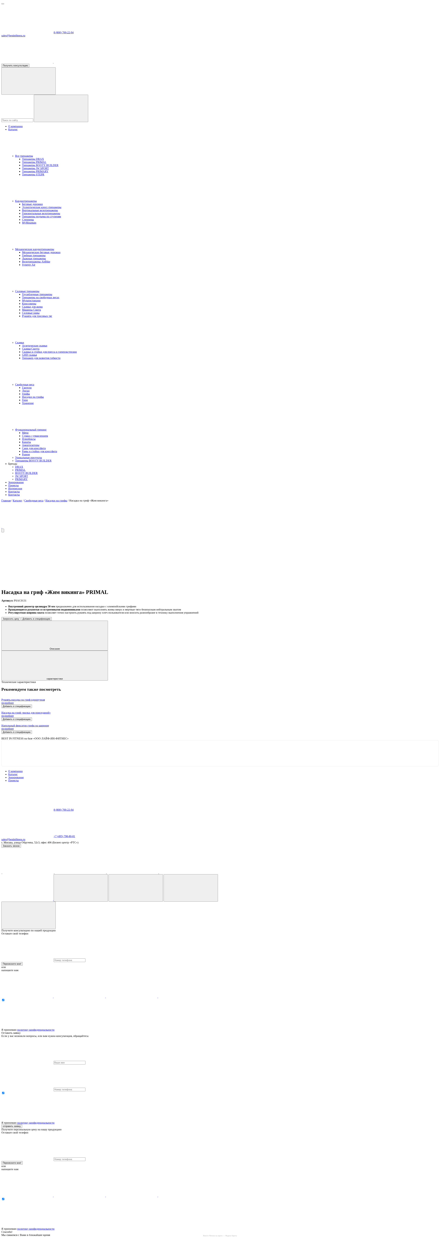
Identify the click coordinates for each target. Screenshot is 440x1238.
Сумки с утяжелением (35, 435)
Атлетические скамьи (34, 345)
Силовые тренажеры (27, 291)
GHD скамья (29, 354)
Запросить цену (11, 619)
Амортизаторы (30, 445)
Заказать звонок (11, 846)
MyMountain (29, 222)
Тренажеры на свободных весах (40, 297)
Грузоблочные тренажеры (37, 294)
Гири (25, 400)
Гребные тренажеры (34, 255)
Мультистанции (31, 300)
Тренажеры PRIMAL (34, 162)
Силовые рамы (31, 312)
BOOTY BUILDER (26, 473)
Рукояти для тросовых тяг (37, 316)
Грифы (26, 393)
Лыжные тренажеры (34, 258)
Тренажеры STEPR (33, 174)
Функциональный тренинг (31, 429)
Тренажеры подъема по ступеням (41, 216)
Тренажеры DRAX (33, 159)
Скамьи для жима (32, 306)
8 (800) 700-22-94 (64, 32)
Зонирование (16, 482)
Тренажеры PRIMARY (35, 171)
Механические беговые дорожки (41, 252)
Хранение (28, 403)
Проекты (13, 485)
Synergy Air (28, 264)
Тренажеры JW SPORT (35, 168)
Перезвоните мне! (12, 964)
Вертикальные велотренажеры (40, 210)
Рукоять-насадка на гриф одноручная (23, 699)
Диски (26, 390)
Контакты (14, 491)
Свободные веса (24, 384)
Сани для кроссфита (34, 448)
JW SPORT (21, 476)
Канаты (26, 442)
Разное (26, 454)
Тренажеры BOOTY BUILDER (40, 165)
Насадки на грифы (33, 396)
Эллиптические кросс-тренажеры (41, 207)
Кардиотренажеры (26, 201)
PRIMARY (21, 479)
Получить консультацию (15, 65)
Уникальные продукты (28, 457)
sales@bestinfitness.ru (13, 35)
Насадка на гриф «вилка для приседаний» (26, 712)
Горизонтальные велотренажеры (41, 213)
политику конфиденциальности (35, 1029)
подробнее (7, 702)
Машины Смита (31, 309)
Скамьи (19, 342)
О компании (15, 126)
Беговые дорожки (32, 204)
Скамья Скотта (30, 348)
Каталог (13, 129)
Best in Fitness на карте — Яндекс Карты (220, 1236)
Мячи (25, 432)
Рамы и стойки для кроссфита (39, 451)
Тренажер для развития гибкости (41, 358)
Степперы (28, 219)
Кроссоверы (29, 303)
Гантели (27, 387)
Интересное (15, 488)
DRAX (19, 466)
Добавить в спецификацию (36, 619)
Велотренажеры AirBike (36, 261)
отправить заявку (12, 1126)
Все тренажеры (24, 155)
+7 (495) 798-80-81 (64, 836)
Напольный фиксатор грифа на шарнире (25, 725)
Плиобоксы (29, 438)
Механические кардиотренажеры (34, 249)
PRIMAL (20, 469)
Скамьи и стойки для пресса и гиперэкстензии (49, 351)
